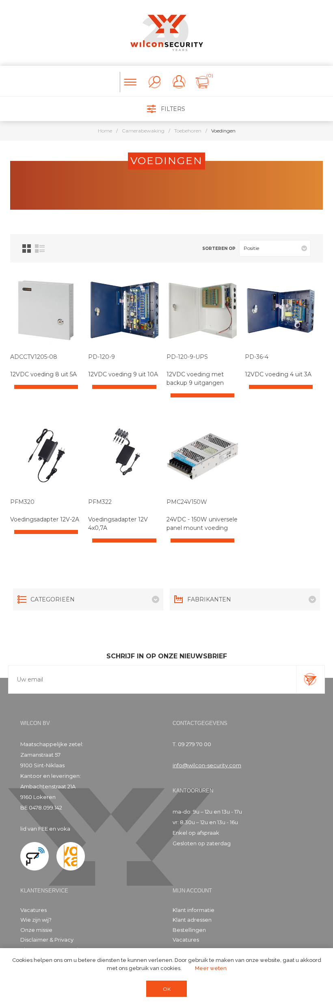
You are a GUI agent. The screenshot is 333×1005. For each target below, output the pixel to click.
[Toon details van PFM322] (124, 455)
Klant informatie (193, 910)
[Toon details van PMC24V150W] (202, 455)
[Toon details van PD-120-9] (124, 311)
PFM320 (22, 502)
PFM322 (100, 502)
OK (167, 989)
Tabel (26, 248)
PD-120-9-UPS (187, 356)
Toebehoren (187, 131)
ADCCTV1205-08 (33, 356)
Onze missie (36, 930)
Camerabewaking (143, 131)
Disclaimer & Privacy (47, 939)
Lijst (40, 248)
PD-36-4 (256, 356)
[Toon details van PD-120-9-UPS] (202, 311)
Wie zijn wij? (36, 919)
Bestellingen (189, 930)
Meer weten (211, 968)
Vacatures (33, 910)
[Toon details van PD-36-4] (281, 311)
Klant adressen (192, 919)
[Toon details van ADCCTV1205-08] (46, 311)
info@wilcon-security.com (207, 765)
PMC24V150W (186, 502)
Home (105, 131)
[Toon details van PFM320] (46, 455)
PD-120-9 (101, 356)
